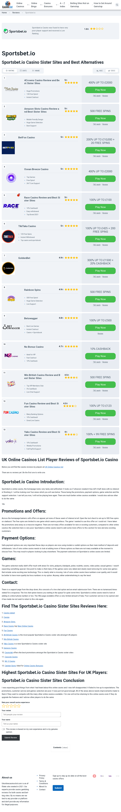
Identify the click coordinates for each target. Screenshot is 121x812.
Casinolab (9, 652)
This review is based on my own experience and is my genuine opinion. (32, 730)
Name (37, 71)
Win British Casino (11, 639)
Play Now (100, 89)
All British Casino (11, 635)
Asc (101, 71)
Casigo (6, 617)
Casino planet (9, 613)
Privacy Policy (42, 776)
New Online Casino (25, 626)
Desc (113, 71)
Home (4, 13)
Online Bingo (34, 5)
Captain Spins (10, 666)
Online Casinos (20, 5)
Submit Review (10, 737)
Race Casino (9, 626)
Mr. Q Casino (10, 661)
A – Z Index (62, 5)
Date (25, 71)
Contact (42, 789)
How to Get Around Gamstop (103, 5)
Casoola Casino (11, 657)
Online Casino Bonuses (33, 666)
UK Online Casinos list (54, 467)
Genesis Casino (10, 648)
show (65, 747)
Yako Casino (9, 644)
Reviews (16, 13)
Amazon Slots (10, 622)
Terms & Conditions (43, 782)
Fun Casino (8, 630)
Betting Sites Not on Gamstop (79, 5)
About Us (43, 786)
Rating (11, 71)
